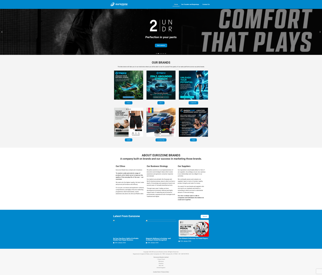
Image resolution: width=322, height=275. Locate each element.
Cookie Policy (156, 272)
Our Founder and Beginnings (190, 4)
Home (176, 4)
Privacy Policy (165, 272)
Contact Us (206, 4)
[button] (2, 32)
